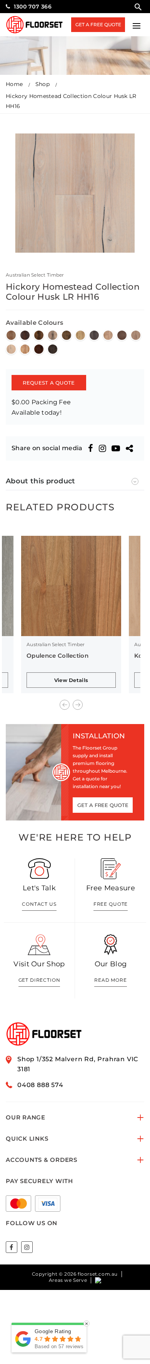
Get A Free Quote (98, 24)
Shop (42, 84)
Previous (65, 705)
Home (14, 84)
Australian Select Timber (35, 275)
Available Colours (34, 322)
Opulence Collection (57, 655)
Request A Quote (49, 383)
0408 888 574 (40, 1085)
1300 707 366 (33, 6)
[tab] (75, 481)
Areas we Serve (68, 1280)
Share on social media (47, 448)
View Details (71, 680)
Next (78, 705)
